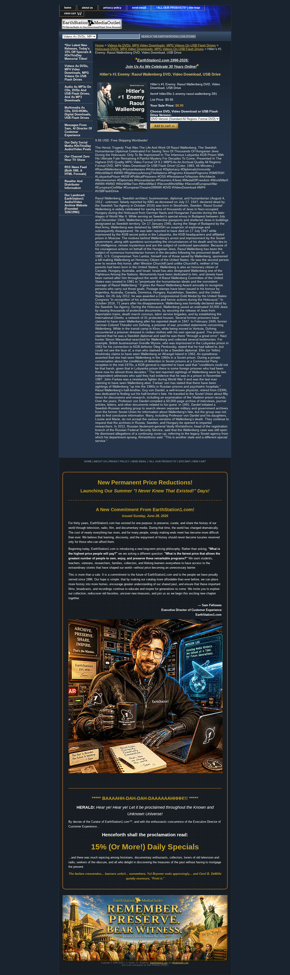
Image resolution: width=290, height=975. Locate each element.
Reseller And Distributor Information (73, 184)
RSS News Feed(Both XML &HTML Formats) (76, 170)
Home (99, 45)
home (67, 7)
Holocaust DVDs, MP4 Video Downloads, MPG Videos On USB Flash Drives (149, 49)
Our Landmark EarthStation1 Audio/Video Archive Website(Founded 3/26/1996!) (76, 203)
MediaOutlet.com (180, 963)
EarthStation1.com (159, 963)
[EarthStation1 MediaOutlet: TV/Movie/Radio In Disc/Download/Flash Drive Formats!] (115, 25)
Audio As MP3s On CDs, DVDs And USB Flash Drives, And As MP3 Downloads (78, 93)
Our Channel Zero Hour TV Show (77, 158)
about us (87, 7)
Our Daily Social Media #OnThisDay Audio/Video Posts (78, 146)
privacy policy (112, 7)
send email (139, 7)
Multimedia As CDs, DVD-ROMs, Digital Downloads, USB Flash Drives (78, 112)
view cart (70, 13)
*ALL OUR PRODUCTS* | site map (178, 7)
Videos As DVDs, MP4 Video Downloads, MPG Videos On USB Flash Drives (161, 45)
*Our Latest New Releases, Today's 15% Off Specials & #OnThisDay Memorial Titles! (78, 51)
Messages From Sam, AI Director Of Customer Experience (78, 130)
